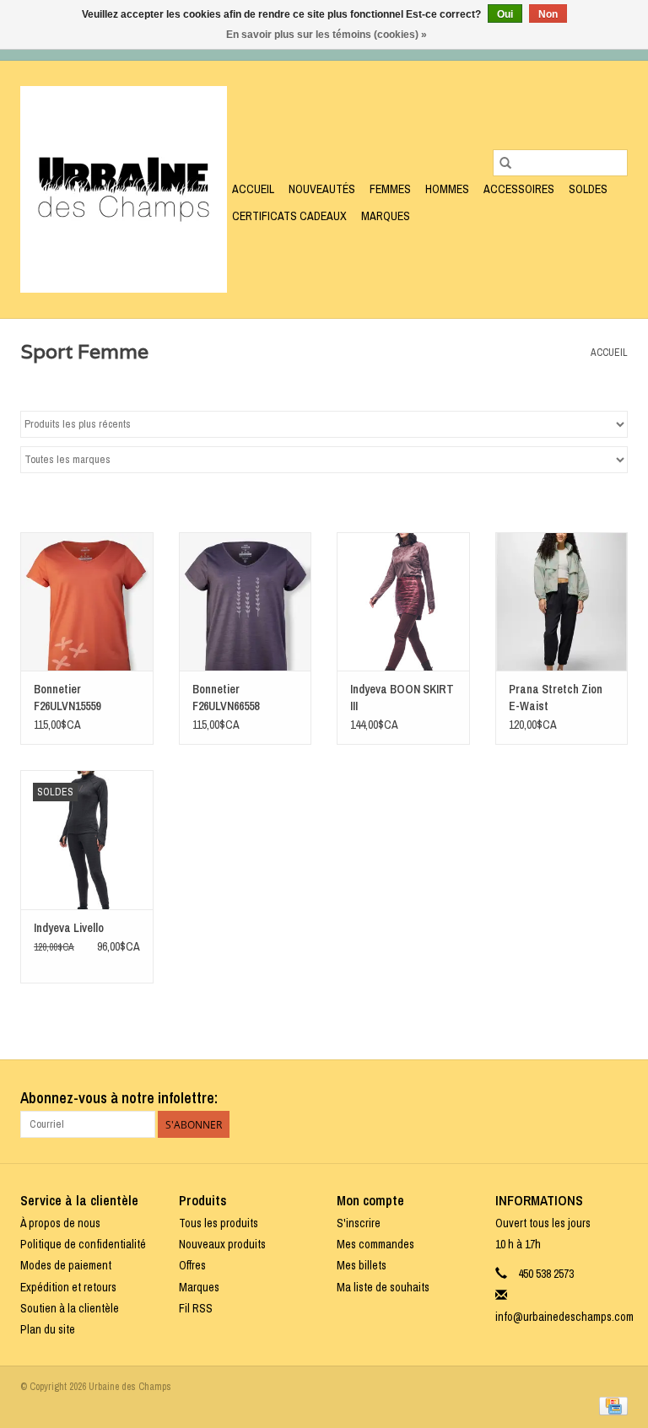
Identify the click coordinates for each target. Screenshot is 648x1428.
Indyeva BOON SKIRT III (402, 698)
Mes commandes (375, 1244)
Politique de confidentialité (83, 1244)
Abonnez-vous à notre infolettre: (119, 1098)
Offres (192, 1265)
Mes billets (361, 1265)
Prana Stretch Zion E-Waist (555, 698)
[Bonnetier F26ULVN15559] (87, 601)
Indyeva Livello (69, 927)
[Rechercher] (505, 162)
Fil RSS (196, 1308)
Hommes (447, 189)
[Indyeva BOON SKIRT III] (403, 601)
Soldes (588, 189)
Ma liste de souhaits (383, 1287)
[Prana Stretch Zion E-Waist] (562, 601)
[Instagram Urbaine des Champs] (614, 1098)
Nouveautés (322, 189)
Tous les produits (218, 1223)
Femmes (390, 189)
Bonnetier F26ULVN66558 (225, 698)
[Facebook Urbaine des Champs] (584, 1098)
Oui (505, 14)
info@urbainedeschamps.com (564, 1316)
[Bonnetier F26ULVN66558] (245, 601)
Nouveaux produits (222, 1244)
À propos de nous (60, 1223)
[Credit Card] (610, 1405)
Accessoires (518, 189)
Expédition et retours (68, 1287)
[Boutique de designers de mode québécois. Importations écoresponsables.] (123, 189)
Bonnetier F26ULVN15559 (67, 698)
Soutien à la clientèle (69, 1308)
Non (548, 14)
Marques (385, 216)
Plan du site (47, 1329)
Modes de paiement (65, 1265)
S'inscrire (359, 1223)
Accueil (253, 189)
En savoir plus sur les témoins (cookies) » (326, 34)
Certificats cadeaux (289, 216)
